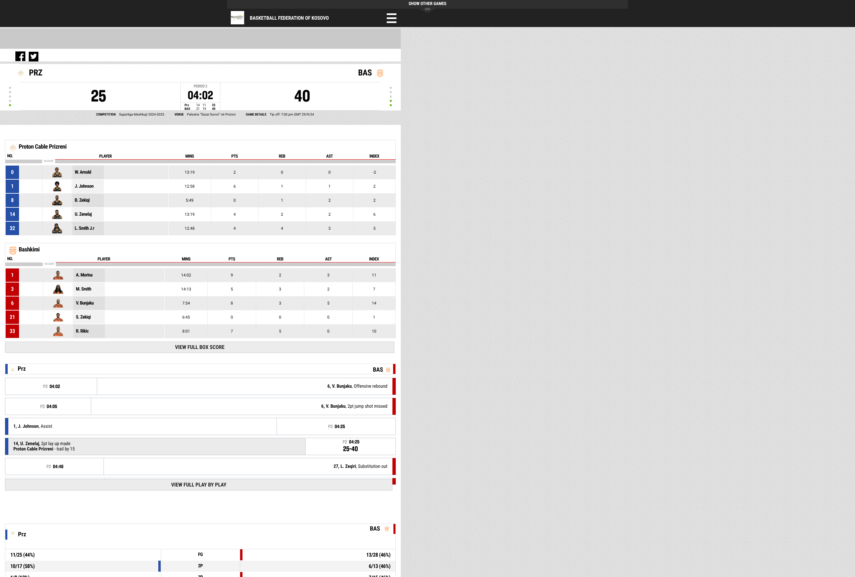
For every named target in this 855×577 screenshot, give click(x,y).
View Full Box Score (199, 347)
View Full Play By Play (198, 485)
